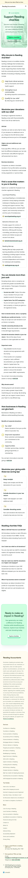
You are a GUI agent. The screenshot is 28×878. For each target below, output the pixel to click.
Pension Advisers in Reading (10, 745)
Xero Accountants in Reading (10, 814)
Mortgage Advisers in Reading (11, 742)
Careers (5, 828)
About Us (5, 825)
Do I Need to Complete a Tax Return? (12, 800)
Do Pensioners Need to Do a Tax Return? (13, 797)
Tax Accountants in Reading (10, 734)
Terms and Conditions (9, 836)
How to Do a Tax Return (9, 786)
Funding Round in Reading (10, 764)
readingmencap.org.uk (12, 265)
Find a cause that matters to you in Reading (13, 182)
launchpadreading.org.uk (13, 216)
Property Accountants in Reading (11, 748)
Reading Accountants (8, 6)
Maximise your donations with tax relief (13, 110)
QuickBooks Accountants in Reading (12, 817)
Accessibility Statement (9, 833)
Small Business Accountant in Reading (13, 775)
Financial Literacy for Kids (9, 819)
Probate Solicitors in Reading (10, 770)
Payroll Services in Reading (10, 756)
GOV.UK (15, 378)
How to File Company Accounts (11, 789)
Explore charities (14, 37)
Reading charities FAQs (12, 525)
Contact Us (6, 822)
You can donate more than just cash (13, 276)
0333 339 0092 (16, 860)
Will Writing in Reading (9, 767)
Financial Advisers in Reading (11, 739)
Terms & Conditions (8, 718)
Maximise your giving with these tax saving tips (13, 470)
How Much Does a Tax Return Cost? (12, 795)
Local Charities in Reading (10, 811)
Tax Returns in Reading (9, 728)
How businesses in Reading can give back (14, 407)
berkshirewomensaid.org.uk (13, 241)
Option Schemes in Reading (10, 762)
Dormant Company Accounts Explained (13, 792)
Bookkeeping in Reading (9, 753)
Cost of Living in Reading (9, 808)
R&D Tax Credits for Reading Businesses (13, 773)
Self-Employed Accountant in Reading (13, 778)
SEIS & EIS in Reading (8, 759)
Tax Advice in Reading (9, 731)
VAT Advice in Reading (9, 750)
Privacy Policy (6, 839)
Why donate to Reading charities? (12, 56)
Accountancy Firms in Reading (11, 736)
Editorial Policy (7, 831)
